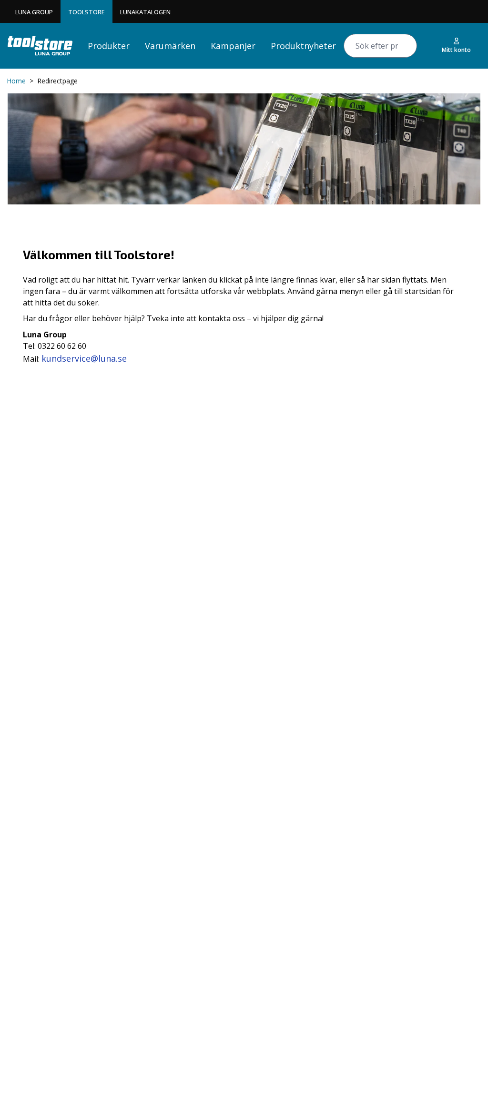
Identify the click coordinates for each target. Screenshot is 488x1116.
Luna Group (34, 12)
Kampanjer (233, 45)
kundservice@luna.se (84, 358)
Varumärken (170, 45)
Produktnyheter (303, 45)
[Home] (40, 45)
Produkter (109, 45)
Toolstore (86, 12)
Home (16, 80)
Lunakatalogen (145, 12)
